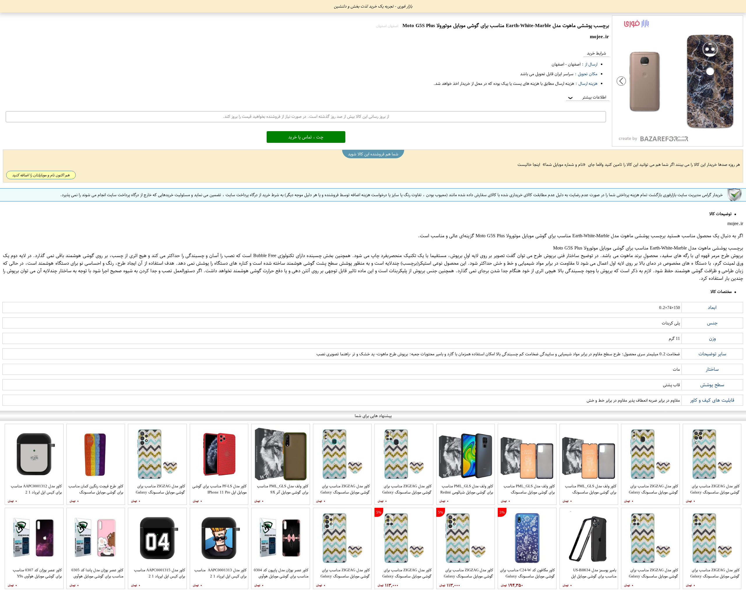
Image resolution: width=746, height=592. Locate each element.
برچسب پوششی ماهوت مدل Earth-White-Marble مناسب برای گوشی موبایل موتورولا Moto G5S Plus (571, 236)
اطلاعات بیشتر (586, 97)
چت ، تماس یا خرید (305, 136)
